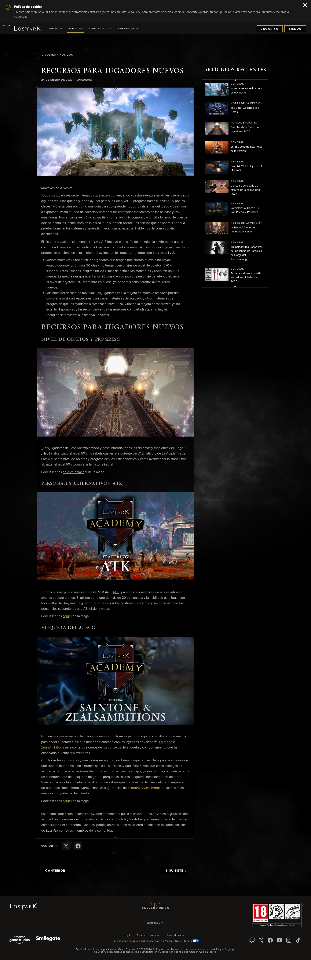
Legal (127, 935)
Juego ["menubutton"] (53, 28)
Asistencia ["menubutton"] (125, 28)
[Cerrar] (305, 5)
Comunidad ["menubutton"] (98, 28)
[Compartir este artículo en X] (66, 846)
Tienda (295, 28)
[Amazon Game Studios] (20, 940)
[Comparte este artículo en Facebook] (78, 846)
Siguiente (174, 870)
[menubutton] (155, 923)
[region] (235, 183)
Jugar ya (269, 28)
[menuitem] (55, 28)
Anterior (56, 870)
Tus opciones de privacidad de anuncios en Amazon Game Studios (152, 941)
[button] (115, 132)
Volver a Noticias (59, 55)
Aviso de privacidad (148, 935)
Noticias (75, 28)
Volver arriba (155, 907)
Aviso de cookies (177, 935)
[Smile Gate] (48, 940)
